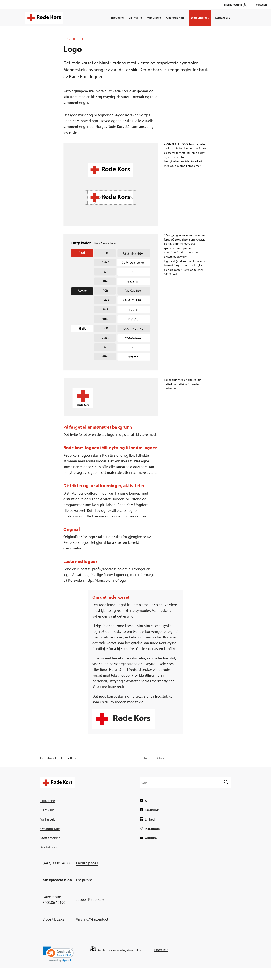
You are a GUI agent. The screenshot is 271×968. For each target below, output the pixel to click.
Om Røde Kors (175, 17)
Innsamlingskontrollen (127, 950)
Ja (145, 758)
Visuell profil (73, 39)
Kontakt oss (222, 17)
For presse (84, 879)
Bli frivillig (135, 17)
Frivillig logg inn (233, 4)
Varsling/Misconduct (92, 919)
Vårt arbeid (154, 17)
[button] (58, 954)
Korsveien (261, 4)
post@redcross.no (57, 879)
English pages (87, 863)
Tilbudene (117, 17)
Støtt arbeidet (200, 17)
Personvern (161, 949)
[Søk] (226, 782)
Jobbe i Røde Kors (90, 899)
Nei (161, 758)
